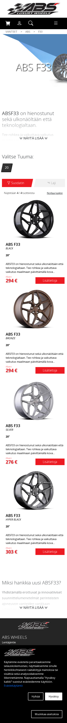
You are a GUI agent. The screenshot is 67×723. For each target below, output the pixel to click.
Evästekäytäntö (13, 685)
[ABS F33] (33, 219)
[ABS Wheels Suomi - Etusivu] (33, 8)
